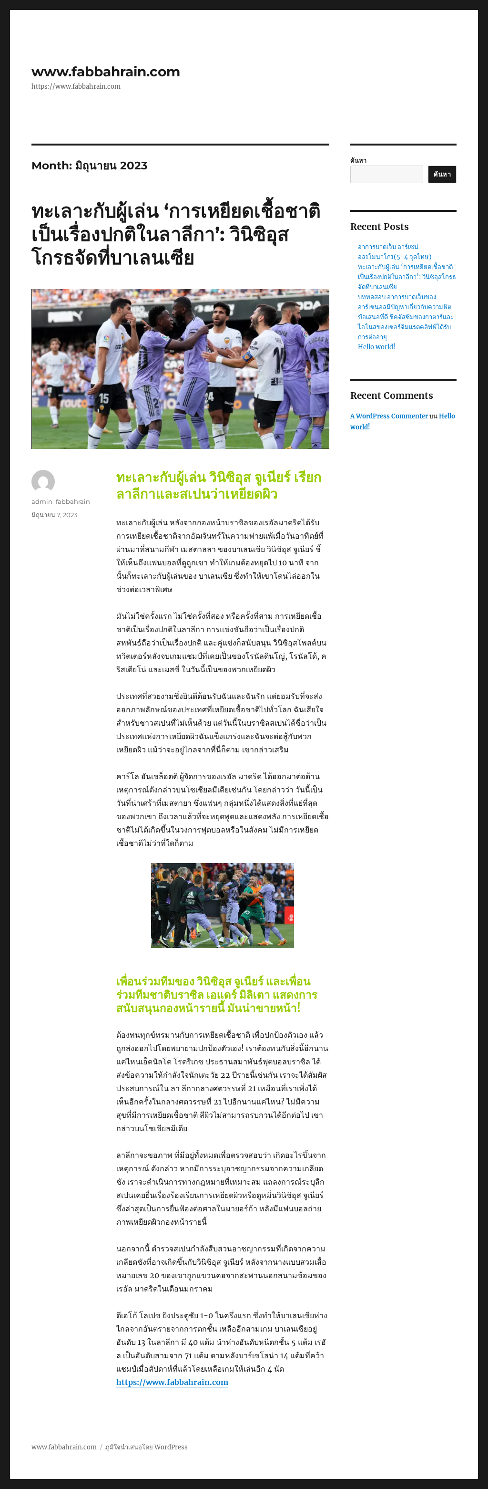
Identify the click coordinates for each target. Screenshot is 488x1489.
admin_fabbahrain (60, 501)
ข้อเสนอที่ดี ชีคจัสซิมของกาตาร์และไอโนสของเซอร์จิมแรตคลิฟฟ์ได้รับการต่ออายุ (406, 327)
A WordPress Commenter (389, 416)
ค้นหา (358, 160)
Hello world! (377, 347)
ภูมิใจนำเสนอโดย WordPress (146, 1447)
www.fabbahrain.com (105, 71)
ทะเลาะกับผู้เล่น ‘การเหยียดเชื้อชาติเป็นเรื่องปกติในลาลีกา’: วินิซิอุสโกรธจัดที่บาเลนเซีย (176, 234)
